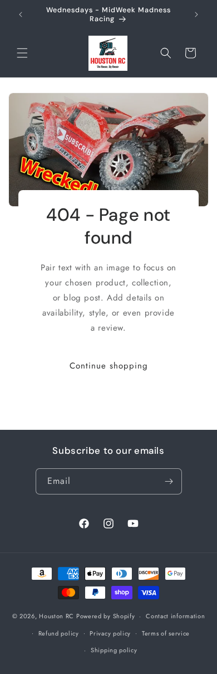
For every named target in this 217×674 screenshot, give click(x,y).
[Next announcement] (196, 14)
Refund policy (58, 633)
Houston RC (56, 616)
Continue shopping (109, 365)
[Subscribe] (169, 481)
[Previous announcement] (20, 14)
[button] (22, 53)
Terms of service (166, 633)
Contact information (175, 616)
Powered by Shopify (105, 616)
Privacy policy (110, 633)
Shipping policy (114, 650)
